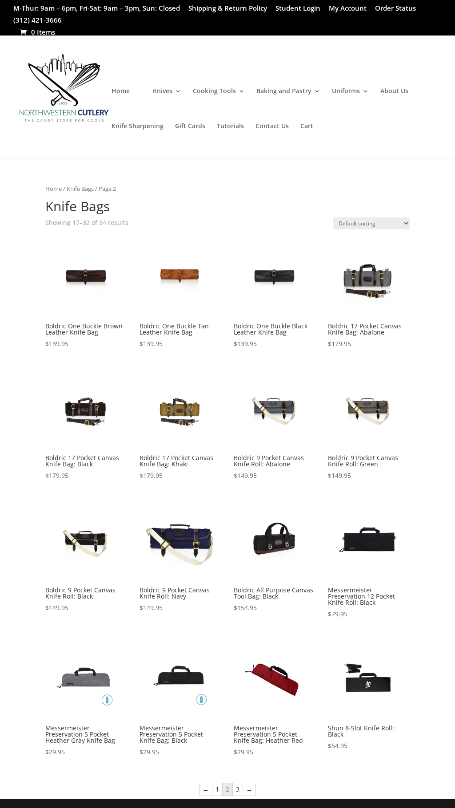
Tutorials (230, 126)
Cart (306, 126)
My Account (348, 8)
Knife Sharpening (138, 126)
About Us (394, 91)
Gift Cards (190, 126)
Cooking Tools (214, 91)
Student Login (297, 8)
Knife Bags (80, 189)
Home (121, 91)
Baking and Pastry (283, 91)
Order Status (395, 8)
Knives (162, 91)
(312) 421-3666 (37, 20)
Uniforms (346, 91)
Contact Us (272, 126)
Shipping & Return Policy (227, 8)
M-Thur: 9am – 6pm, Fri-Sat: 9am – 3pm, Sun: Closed (96, 8)
